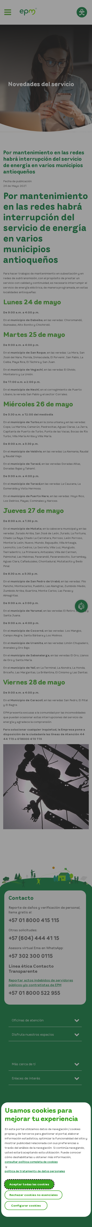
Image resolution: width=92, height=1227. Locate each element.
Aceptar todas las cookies (29, 1184)
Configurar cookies (26, 1205)
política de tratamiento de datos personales (35, 1171)
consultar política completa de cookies (31, 1161)
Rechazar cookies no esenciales (33, 1195)
